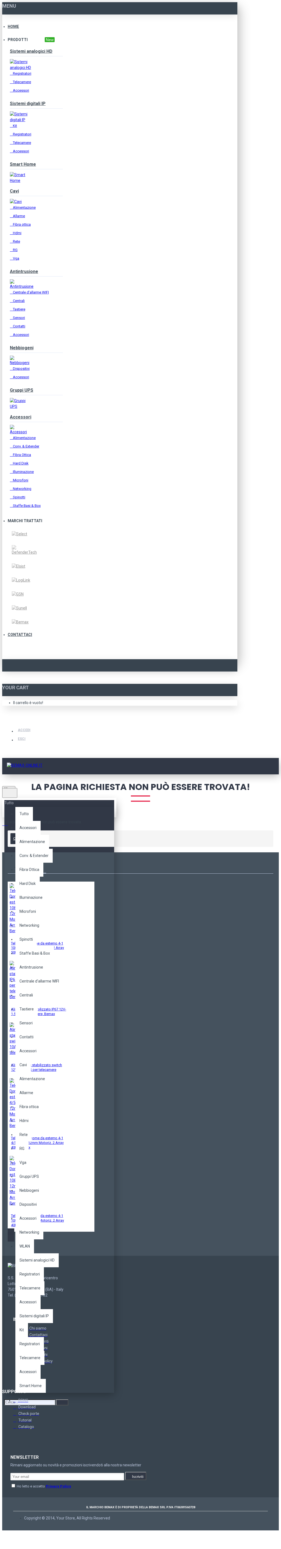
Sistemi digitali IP (28, 103)
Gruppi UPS (21, 390)
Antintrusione (24, 271)
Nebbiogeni (21, 347)
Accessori (20, 417)
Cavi (14, 191)
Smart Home (23, 164)
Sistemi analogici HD (31, 51)
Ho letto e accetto (43, 1486)
